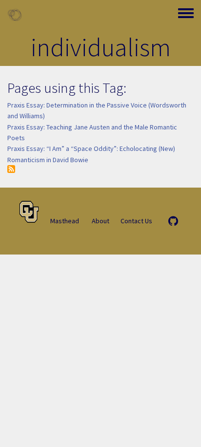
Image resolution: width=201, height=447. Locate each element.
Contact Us (136, 220)
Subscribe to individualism (11, 169)
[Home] (14, 14)
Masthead (64, 220)
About (100, 220)
